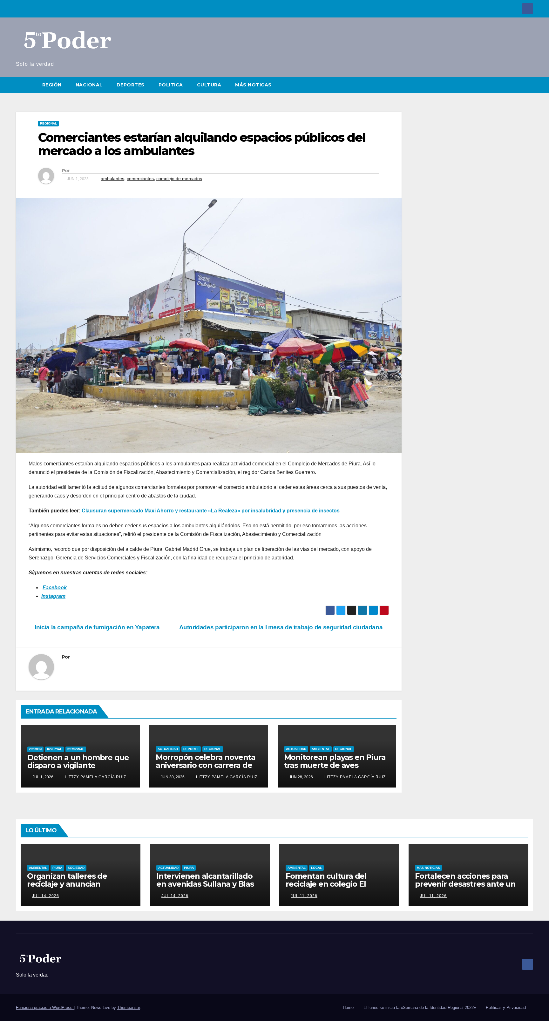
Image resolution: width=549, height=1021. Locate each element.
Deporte (191, 749)
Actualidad (168, 749)
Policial (54, 749)
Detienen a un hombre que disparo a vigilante (78, 761)
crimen (35, 749)
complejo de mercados (179, 178)
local (316, 867)
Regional (48, 123)
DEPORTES (131, 85)
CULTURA (209, 85)
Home (348, 1007)
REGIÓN (52, 85)
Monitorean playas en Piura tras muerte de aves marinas (335, 765)
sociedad (76, 867)
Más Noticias (428, 867)
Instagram (53, 596)
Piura (57, 867)
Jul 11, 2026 (304, 896)
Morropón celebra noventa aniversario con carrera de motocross (205, 765)
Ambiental (321, 749)
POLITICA (171, 85)
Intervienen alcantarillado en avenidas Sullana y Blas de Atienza (205, 883)
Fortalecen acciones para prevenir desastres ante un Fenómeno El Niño (465, 883)
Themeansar (128, 1007)
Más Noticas (253, 85)
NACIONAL (89, 85)
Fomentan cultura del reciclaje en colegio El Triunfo (326, 883)
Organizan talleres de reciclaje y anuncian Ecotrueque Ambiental (69, 883)
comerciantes (140, 178)
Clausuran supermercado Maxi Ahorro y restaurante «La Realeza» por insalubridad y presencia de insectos (211, 510)
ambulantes (112, 178)
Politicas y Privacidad (506, 1007)
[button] (529, 84)
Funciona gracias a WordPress (45, 1007)
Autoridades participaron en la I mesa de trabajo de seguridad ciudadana (281, 627)
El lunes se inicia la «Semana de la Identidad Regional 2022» (419, 1007)
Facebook (55, 587)
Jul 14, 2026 (45, 896)
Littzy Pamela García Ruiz (95, 777)
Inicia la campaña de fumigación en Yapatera (96, 627)
